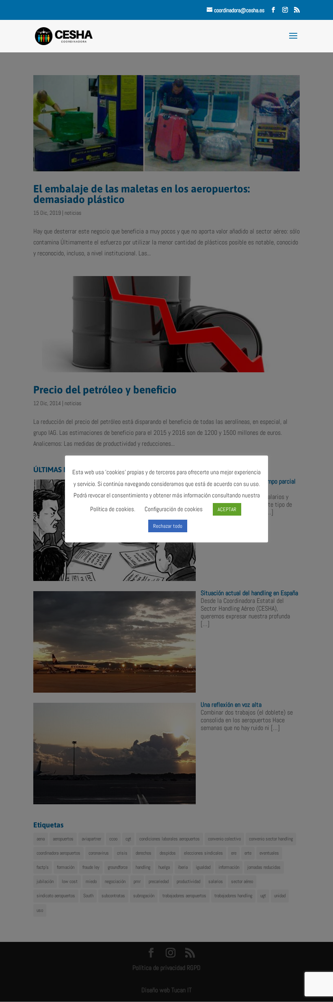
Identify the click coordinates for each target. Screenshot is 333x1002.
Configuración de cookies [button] (174, 509)
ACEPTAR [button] (227, 509)
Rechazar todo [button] (167, 526)
